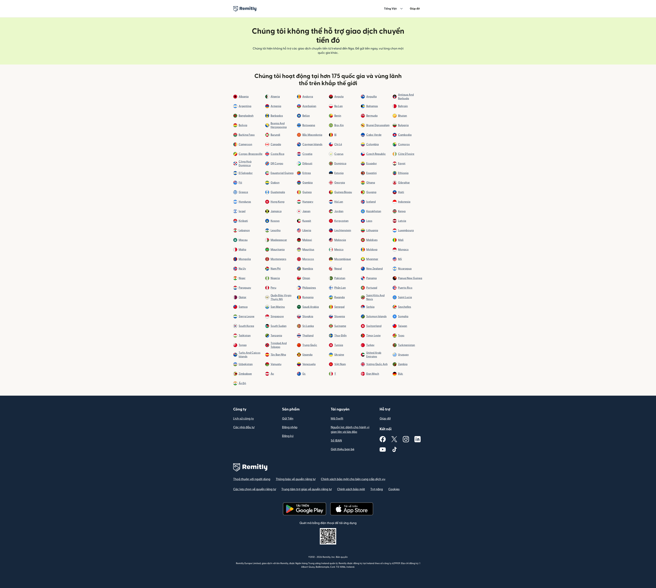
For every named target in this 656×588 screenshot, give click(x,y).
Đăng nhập (289, 427)
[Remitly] (244, 9)
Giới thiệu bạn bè (342, 449)
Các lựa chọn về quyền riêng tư (254, 489)
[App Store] (351, 508)
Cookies (394, 489)
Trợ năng (376, 489)
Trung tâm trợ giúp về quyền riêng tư (306, 489)
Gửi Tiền (287, 418)
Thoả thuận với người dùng (251, 479)
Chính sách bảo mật (351, 489)
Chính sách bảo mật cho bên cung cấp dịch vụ (353, 479)
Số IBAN (336, 440)
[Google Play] (304, 508)
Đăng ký (288, 436)
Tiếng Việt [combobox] (390, 8)
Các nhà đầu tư (243, 427)
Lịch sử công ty (243, 418)
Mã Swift (337, 418)
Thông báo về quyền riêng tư (295, 479)
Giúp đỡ (415, 8)
